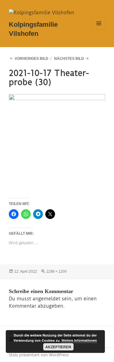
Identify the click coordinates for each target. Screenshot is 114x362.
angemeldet (46, 299)
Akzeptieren (58, 347)
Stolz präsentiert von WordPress (39, 355)
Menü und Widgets (99, 29)
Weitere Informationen (79, 340)
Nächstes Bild (69, 58)
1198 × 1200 (56, 271)
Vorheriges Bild (31, 58)
